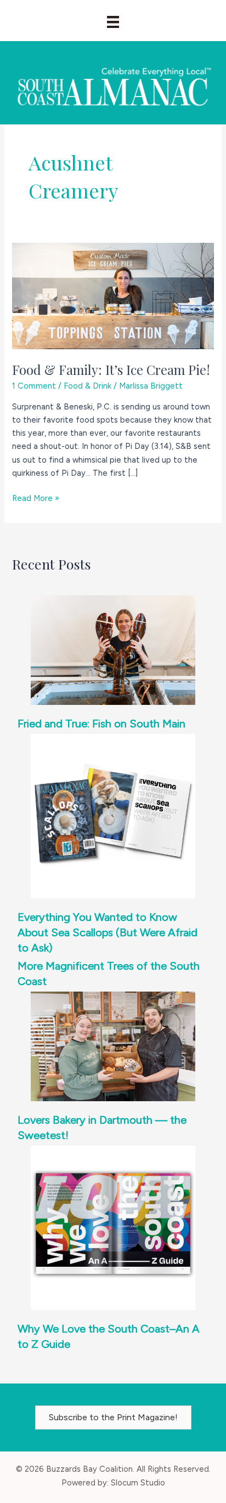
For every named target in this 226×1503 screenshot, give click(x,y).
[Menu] (113, 22)
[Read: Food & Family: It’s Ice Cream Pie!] (112, 295)
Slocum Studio (138, 1483)
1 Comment (34, 386)
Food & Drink (87, 386)
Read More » (35, 499)
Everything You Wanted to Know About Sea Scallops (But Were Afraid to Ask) (107, 932)
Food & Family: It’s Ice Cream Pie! (111, 369)
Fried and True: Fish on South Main (101, 723)
